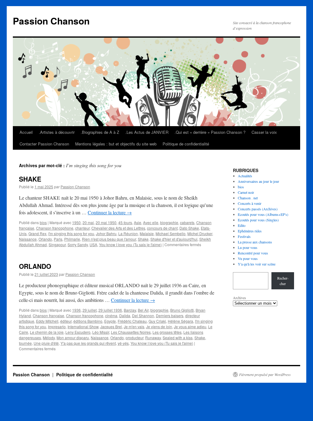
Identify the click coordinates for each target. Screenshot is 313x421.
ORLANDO (35, 266)
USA (93, 244)
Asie (137, 222)
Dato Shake (189, 228)
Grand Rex (37, 233)
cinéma (111, 315)
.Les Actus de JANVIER (146, 132)
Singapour (57, 244)
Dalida (124, 315)
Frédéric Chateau (132, 321)
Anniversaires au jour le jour (258, 181)
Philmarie (72, 239)
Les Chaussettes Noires (131, 332)
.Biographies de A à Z (100, 132)
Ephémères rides (250, 230)
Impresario (57, 326)
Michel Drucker (199, 233)
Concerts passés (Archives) (258, 208)
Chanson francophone (54, 228)
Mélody (49, 337)
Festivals (244, 236)
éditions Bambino (87, 321)
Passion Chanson (51, 20)
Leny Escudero (77, 332)
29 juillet (90, 310)
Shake (143, 239)
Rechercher (283, 281)
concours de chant (162, 228)
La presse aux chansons (255, 241)
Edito (241, 225)
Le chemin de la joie (47, 332)
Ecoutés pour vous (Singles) (258, 219)
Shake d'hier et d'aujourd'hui (173, 239)
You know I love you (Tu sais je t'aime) (130, 244)
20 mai (88, 222)
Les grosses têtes (167, 332)
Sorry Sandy (78, 244)
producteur (134, 337)
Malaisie (147, 233)
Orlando (45, 239)
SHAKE (30, 178)
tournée (25, 343)
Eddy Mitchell (47, 321)
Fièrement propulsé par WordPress (265, 374)
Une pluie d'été (46, 343)
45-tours (125, 222)
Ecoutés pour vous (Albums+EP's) (263, 214)
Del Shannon (143, 315)
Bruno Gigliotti (182, 310)
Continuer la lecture (110, 212)
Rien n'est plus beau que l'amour (109, 239)
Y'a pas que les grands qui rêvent (88, 343)
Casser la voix (264, 132)
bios (43, 222)
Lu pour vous (247, 247)
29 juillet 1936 (110, 310)
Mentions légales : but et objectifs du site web (115, 144)
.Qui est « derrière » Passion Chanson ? (210, 132)
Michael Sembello (171, 233)
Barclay (130, 310)
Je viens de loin (159, 326)
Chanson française (48, 315)
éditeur (66, 321)
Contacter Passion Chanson (44, 144)
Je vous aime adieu (190, 326)
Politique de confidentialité (186, 144)
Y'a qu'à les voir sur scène (256, 263)
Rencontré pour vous (253, 252)
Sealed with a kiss (178, 337)
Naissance (28, 239)
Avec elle (150, 222)
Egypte (110, 321)
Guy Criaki (157, 321)
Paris (58, 239)
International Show (83, 326)
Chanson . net (248, 197)
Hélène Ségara (180, 321)
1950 (76, 222)
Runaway (153, 337)
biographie (169, 222)
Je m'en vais (134, 326)
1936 (76, 310)
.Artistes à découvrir (57, 132)
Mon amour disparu (73, 337)
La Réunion (128, 233)
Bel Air (143, 310)
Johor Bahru (106, 233)
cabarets (187, 222)
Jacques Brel (111, 326)
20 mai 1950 (106, 222)
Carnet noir (246, 192)
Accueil (26, 132)
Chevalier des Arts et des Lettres (118, 228)
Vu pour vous (248, 258)
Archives (239, 297)
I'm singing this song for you (71, 233)
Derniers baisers (169, 315)
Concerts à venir (249, 203)
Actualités (245, 175)
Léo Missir (100, 332)
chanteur (82, 228)
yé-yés (123, 343)
